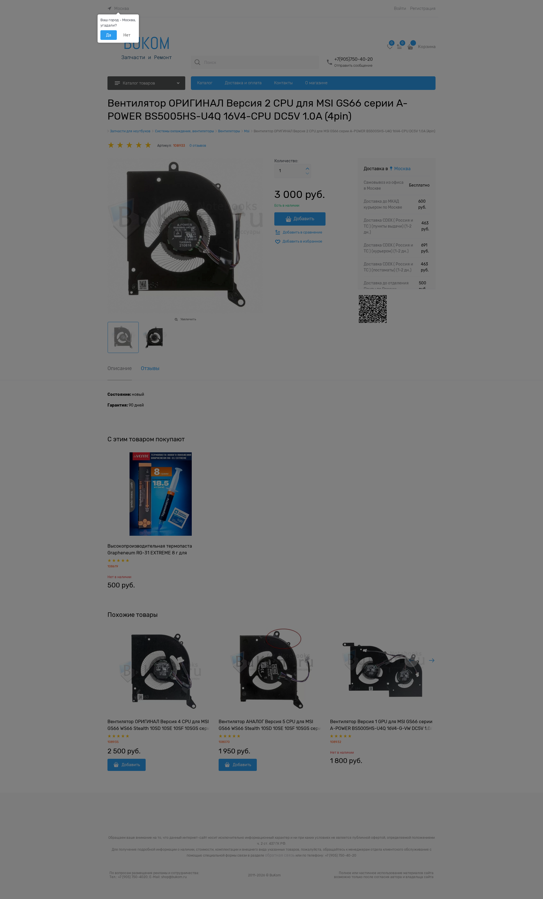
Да (108, 35)
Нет (126, 35)
